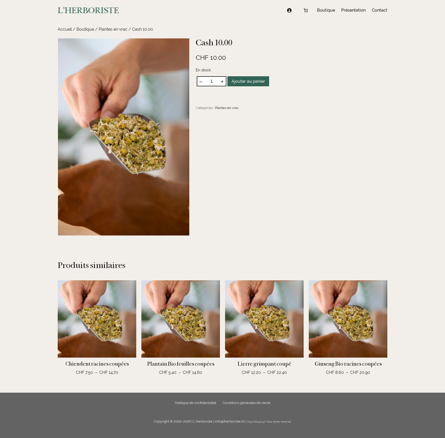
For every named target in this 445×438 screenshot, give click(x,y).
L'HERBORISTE (88, 10)
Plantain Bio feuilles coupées (180, 364)
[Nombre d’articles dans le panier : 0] (306, 10)
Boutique (85, 29)
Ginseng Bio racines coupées (348, 364)
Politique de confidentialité (195, 403)
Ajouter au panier (248, 81)
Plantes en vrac (113, 29)
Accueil (65, 29)
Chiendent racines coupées (97, 364)
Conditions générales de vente (246, 403)
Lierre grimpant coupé (264, 364)
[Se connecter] (289, 10)
